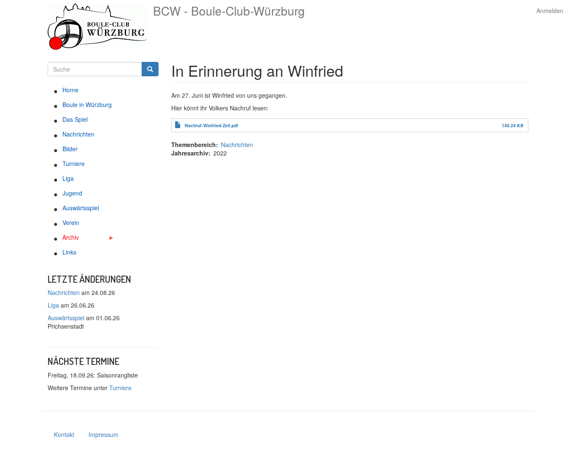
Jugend (72, 193)
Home (70, 90)
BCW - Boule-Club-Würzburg (229, 10)
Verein (70, 222)
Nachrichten (78, 134)
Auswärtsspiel (80, 208)
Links (69, 252)
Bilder (70, 149)
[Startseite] (100, 26)
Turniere (73, 163)
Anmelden (549, 10)
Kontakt (64, 434)
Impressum (103, 434)
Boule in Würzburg (87, 104)
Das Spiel (75, 119)
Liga (68, 178)
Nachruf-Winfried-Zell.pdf (211, 125)
